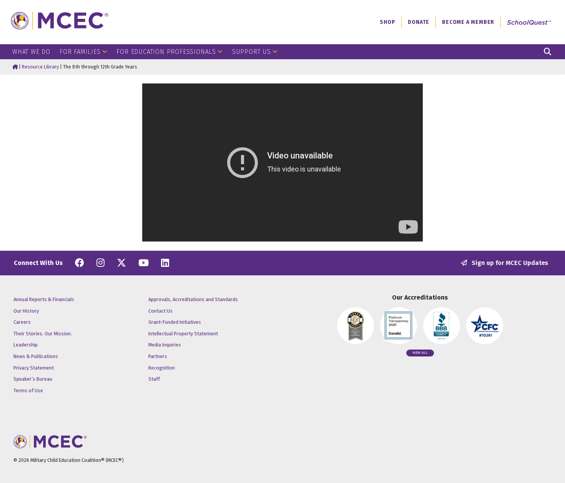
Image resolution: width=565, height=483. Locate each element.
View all (420, 352)
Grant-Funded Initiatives (174, 322)
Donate (418, 22)
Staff (154, 379)
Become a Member (468, 22)
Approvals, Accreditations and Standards (193, 299)
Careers (22, 322)
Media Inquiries (164, 345)
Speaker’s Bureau (32, 379)
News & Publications (35, 356)
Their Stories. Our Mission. (42, 333)
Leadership (25, 345)
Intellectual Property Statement (183, 333)
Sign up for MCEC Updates (509, 262)
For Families (80, 51)
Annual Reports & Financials (43, 299)
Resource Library (40, 67)
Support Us (251, 51)
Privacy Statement (33, 368)
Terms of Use (28, 390)
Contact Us (160, 311)
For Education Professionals (166, 51)
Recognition (161, 368)
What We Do (31, 51)
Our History (26, 311)
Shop (387, 22)
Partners (157, 356)
